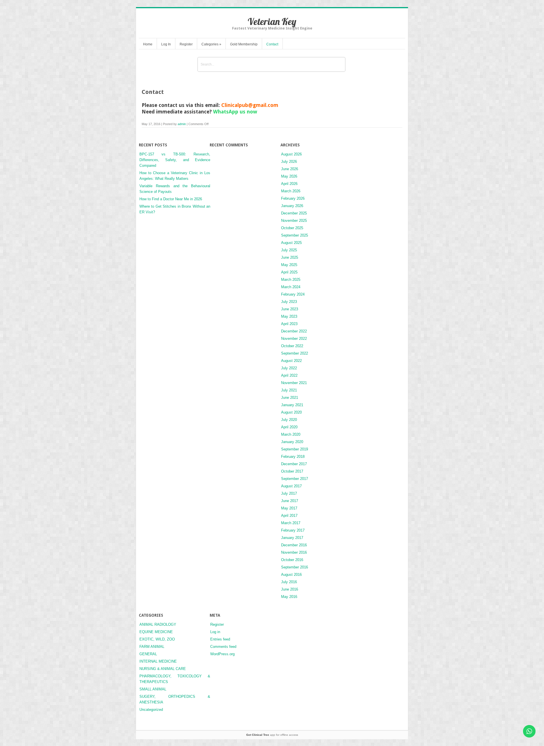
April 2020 (289, 427)
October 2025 (292, 228)
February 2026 (293, 198)
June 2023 (289, 309)
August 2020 (291, 412)
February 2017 (293, 530)
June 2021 (289, 397)
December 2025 (294, 213)
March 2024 (290, 287)
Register (186, 44)
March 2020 (290, 434)
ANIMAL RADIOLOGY (157, 624)
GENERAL (148, 654)
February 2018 (293, 456)
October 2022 (292, 346)
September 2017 (294, 479)
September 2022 (294, 353)
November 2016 (294, 552)
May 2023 (289, 316)
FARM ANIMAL (151, 646)
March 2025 (290, 279)
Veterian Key (272, 21)
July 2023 (289, 302)
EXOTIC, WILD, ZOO (157, 639)
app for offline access (272, 734)
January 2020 (292, 442)
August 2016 (291, 574)
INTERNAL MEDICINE (158, 661)
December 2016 (294, 545)
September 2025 (294, 235)
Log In (166, 44)
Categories (211, 44)
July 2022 (289, 368)
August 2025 (291, 243)
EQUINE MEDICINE (156, 632)
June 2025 (289, 257)
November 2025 (294, 220)
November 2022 (294, 338)
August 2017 (291, 486)
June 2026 (289, 169)
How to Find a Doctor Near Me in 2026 (170, 199)
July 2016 (289, 582)
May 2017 (289, 508)
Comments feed (223, 646)
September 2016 (294, 567)
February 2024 (293, 294)
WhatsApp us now (235, 112)
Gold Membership (244, 44)
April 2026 (289, 184)
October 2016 (292, 560)
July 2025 (289, 250)
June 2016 (289, 589)
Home (147, 44)
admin (182, 124)
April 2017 (289, 515)
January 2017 (292, 538)
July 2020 (289, 420)
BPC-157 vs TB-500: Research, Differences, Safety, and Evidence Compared (174, 160)
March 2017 (290, 523)
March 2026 (290, 191)
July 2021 (289, 390)
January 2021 (292, 405)
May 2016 (289, 597)
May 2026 (289, 176)
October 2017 (292, 471)
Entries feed (220, 639)
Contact (272, 44)
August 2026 (291, 154)
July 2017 (289, 493)
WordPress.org (222, 654)
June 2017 (289, 501)
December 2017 (294, 464)
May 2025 (289, 265)
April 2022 (289, 375)
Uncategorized (151, 709)
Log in (215, 632)
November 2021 (294, 383)
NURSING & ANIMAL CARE (162, 669)
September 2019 (294, 449)
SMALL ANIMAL (152, 689)
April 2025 (289, 272)
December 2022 (294, 331)
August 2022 (291, 361)
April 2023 (289, 324)
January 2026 (292, 206)
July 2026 (289, 161)
